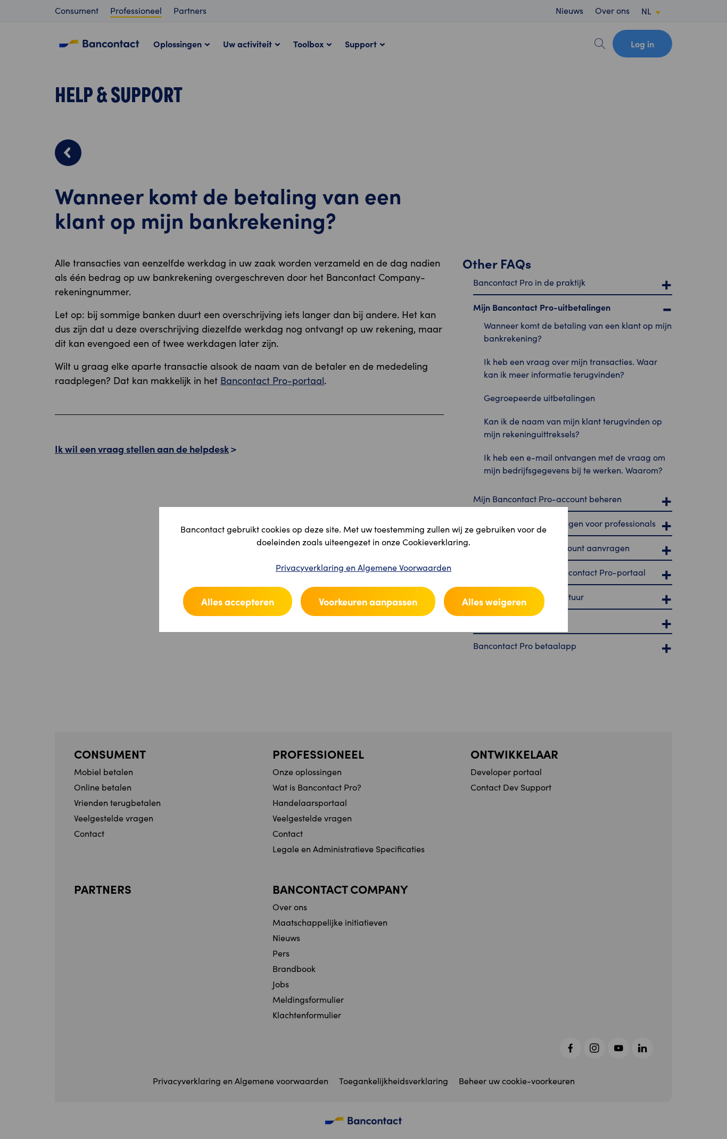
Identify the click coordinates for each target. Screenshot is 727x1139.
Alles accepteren (237, 601)
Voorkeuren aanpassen (368, 601)
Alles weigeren (494, 601)
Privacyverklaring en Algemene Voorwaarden (363, 567)
